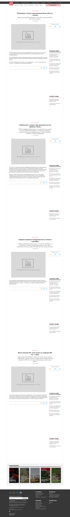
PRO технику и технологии (25, 2)
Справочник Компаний (35, 2)
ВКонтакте (51, 502)
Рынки (25, 5)
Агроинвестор (17, 2)
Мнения (41, 5)
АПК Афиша (49, 2)
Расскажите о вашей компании (41, 508)
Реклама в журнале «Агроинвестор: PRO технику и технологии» (41, 506)
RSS (49, 503)
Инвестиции (16, 5)
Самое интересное (31, 5)
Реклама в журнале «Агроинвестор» (39, 504)
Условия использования (12, 514)
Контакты (37, 495)
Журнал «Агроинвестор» (40, 493)
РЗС (32, 397)
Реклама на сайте (39, 502)
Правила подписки (39, 494)
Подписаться (25, 498)
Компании (36, 5)
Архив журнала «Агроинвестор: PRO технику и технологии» (54, 496)
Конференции (43, 2)
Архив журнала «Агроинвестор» (54, 494)
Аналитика (21, 5)
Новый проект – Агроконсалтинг (41, 497)
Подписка (50, 493)
